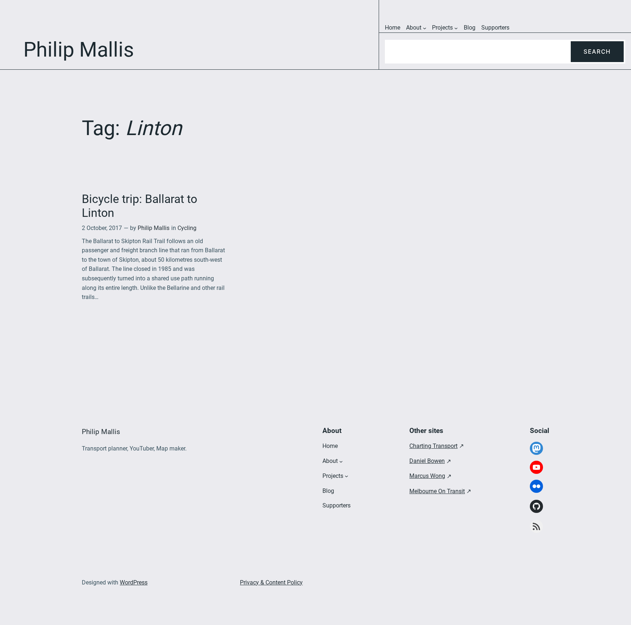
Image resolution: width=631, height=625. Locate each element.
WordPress (134, 582)
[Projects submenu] (456, 28)
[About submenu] (425, 28)
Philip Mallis (153, 228)
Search (597, 51)
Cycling (186, 228)
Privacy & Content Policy (271, 582)
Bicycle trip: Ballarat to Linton (139, 206)
